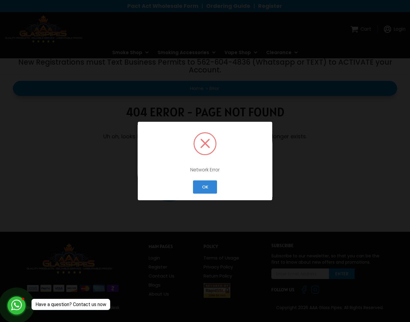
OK (205, 187)
